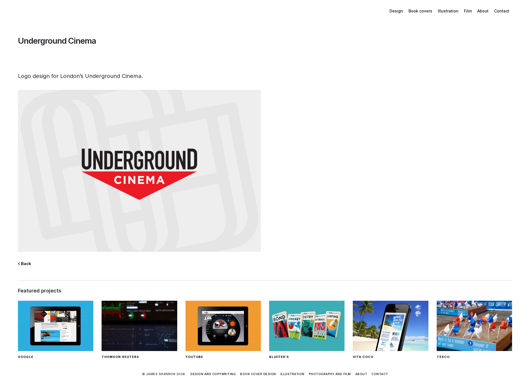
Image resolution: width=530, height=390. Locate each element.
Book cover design (258, 374)
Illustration (448, 11)
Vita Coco (363, 357)
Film (468, 11)
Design (396, 11)
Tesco (443, 357)
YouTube (194, 357)
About (483, 11)
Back (25, 263)
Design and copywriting (213, 374)
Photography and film (330, 374)
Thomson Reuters (120, 357)
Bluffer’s (279, 357)
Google (25, 357)
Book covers (420, 11)
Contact (501, 11)
